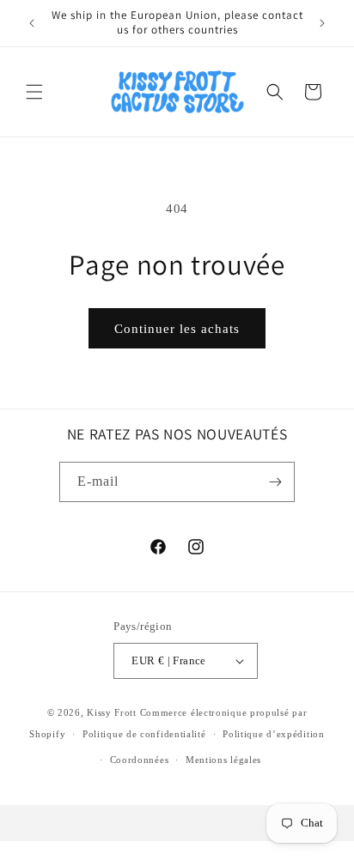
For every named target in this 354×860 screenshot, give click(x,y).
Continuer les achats (177, 329)
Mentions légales (223, 759)
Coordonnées (139, 759)
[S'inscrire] (275, 482)
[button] (34, 92)
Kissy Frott (112, 712)
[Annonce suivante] (322, 23)
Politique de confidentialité (144, 734)
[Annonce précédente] (32, 23)
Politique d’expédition (273, 734)
